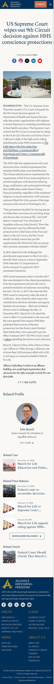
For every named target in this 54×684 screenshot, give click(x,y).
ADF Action (34, 657)
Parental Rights (10, 621)
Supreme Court (37, 617)
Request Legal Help (39, 628)
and (25, 150)
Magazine (7, 650)
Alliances (34, 646)
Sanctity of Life (10, 628)
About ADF (34, 643)
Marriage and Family (12, 631)
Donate (40, 4)
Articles (6, 643)
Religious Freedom (12, 624)
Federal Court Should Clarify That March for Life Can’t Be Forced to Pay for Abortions (33, 558)
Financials (34, 660)
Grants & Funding (38, 650)
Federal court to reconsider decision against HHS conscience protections (33, 495)
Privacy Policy (7, 677)
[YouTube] (40, 61)
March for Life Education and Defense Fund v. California (33, 467)
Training (33, 653)
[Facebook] (14, 61)
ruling (8, 339)
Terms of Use (20, 677)
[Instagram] (20, 61)
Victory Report (37, 624)
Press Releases (10, 646)
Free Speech (8, 617)
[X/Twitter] (27, 61)
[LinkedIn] (33, 61)
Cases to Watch (37, 621)
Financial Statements (35, 677)
